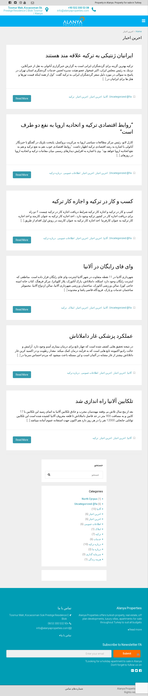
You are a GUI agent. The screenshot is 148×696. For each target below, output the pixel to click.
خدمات (97, 539)
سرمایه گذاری (93, 554)
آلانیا (105, 96)
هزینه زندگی (94, 559)
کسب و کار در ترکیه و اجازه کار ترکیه (92, 201)
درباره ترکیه (55, 173)
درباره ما (96, 549)
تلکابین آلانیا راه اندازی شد (104, 401)
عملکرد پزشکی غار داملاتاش (101, 336)
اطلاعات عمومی (71, 173)
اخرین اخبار (96, 96)
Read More (22, 98)
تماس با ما (65, 635)
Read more (135, 629)
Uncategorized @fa (120, 96)
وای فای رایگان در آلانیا (108, 266)
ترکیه (71, 96)
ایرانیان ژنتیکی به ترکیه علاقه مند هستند (89, 55)
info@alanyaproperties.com (52, 628)
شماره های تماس (74, 688)
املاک (71, 307)
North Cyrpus (89, 498)
